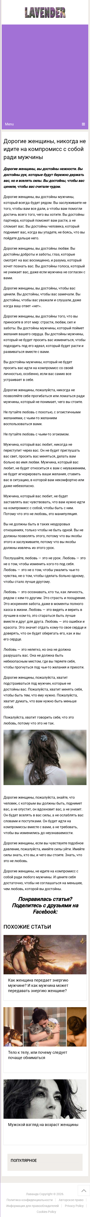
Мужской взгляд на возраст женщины (43, 1124)
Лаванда (32, 1194)
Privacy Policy (74, 1206)
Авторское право (71, 1200)
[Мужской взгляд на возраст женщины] (45, 1099)
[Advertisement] (45, 72)
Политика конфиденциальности (30, 1200)
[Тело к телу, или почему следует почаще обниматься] (45, 1027)
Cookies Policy (46, 1211)
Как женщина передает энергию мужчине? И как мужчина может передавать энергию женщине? (38, 985)
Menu (9, 124)
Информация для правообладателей (32, 1206)
